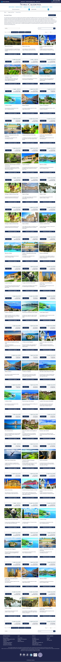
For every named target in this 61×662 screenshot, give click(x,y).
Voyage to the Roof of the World (28, 282)
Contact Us (38, 1)
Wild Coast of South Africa (10, 460)
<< (47, 32)
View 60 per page (15, 32)
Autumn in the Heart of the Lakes (29, 134)
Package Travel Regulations (22, 639)
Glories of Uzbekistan (44, 105)
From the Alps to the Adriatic (28, 401)
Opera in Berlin (25, 223)
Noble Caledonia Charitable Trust (37, 642)
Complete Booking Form (30, 1)
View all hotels (51, 15)
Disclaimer (19, 640)
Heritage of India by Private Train (11, 194)
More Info (8, 61)
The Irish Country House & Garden (47, 371)
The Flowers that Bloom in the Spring (29, 312)
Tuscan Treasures (25, 519)
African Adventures (43, 460)
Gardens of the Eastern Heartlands (46, 401)
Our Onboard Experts (35, 639)
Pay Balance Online (6, 640)
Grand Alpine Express (44, 312)
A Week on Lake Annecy (27, 75)
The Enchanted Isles (9, 430)
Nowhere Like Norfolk (44, 430)
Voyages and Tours (11, 12)
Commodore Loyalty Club (7, 643)
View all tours (21, 32)
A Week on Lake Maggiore (45, 75)
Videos (48, 639)
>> (54, 32)
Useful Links (34, 640)
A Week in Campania (26, 371)
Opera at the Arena (26, 46)
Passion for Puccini (9, 46)
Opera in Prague (25, 194)
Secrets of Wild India (44, 253)
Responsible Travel (35, 643)
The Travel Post (49, 640)
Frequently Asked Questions (7, 642)
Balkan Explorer (25, 105)
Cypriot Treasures (25, 164)
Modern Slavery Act (21, 641)
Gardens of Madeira (9, 312)
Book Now (23, 1)
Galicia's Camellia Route (45, 223)
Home (5, 12)
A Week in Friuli (8, 105)
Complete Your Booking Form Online (9, 639)
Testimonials (34, 641)
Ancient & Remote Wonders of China (29, 489)
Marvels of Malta (43, 164)
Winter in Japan (43, 194)
